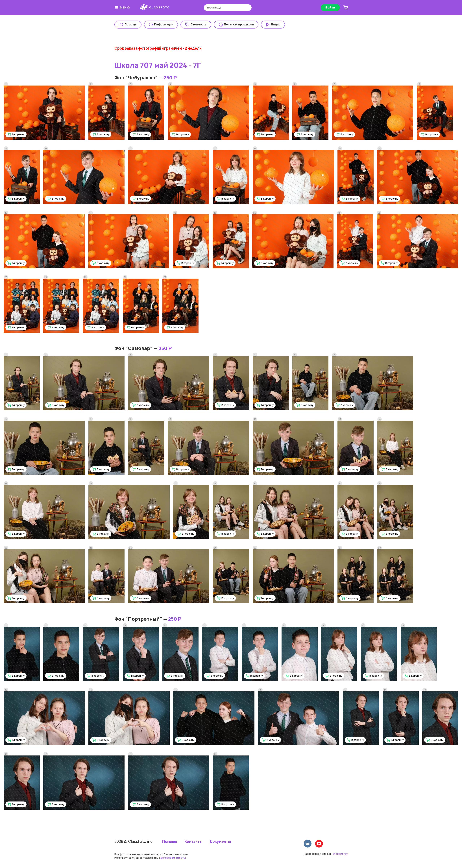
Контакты (193, 841)
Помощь (169, 841)
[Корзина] (345, 7)
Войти (330, 7)
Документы (220, 841)
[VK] (307, 844)
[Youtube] (319, 844)
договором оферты (173, 857)
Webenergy (340, 853)
